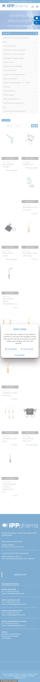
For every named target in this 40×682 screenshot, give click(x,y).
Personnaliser (20, 355)
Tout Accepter (27, 349)
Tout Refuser (12, 349)
